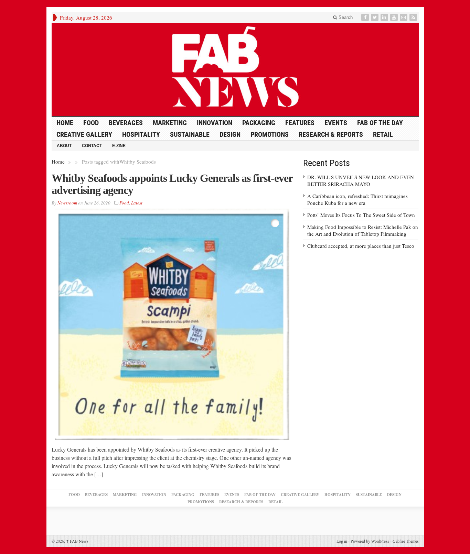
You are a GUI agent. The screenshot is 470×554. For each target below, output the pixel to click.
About (64, 145)
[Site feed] (414, 17)
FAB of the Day (380, 123)
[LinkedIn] (385, 17)
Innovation (214, 123)
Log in (342, 541)
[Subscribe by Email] (404, 17)
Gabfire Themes (406, 541)
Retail (383, 134)
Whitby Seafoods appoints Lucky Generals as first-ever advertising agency (172, 184)
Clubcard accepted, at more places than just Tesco (360, 245)
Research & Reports (331, 134)
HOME (64, 123)
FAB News (77, 541)
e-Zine (119, 145)
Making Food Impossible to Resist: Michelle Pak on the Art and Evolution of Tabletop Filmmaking (362, 230)
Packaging (258, 123)
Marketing (170, 123)
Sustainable (190, 134)
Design (230, 134)
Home (58, 161)
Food (91, 123)
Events (335, 123)
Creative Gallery (84, 134)
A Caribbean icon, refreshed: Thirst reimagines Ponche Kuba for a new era (357, 199)
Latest (136, 203)
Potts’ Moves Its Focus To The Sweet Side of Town (361, 214)
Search (345, 17)
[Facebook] (366, 17)
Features (299, 123)
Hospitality (141, 134)
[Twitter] (375, 17)
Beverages (126, 123)
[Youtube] (394, 17)
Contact (92, 145)
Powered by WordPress (370, 541)
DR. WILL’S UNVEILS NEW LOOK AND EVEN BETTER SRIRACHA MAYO (360, 180)
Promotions (269, 134)
